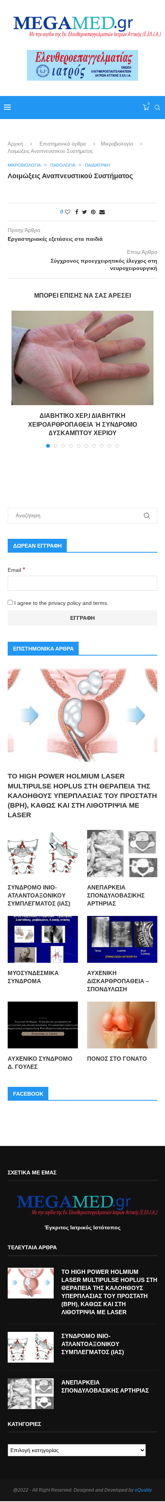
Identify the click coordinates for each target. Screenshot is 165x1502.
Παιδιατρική (97, 165)
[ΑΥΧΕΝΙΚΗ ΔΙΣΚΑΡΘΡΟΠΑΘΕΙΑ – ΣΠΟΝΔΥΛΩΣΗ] (122, 939)
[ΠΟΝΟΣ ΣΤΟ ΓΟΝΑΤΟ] (122, 1025)
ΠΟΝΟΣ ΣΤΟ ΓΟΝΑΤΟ (117, 1058)
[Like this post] (67, 212)
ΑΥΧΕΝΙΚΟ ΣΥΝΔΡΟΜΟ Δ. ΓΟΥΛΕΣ (40, 1062)
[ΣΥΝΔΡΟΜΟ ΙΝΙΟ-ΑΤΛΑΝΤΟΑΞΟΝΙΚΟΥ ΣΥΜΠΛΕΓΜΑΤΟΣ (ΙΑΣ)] (43, 853)
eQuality (143, 1490)
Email (16, 570)
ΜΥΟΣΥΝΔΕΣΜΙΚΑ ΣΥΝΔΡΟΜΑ (33, 977)
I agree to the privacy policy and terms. (61, 603)
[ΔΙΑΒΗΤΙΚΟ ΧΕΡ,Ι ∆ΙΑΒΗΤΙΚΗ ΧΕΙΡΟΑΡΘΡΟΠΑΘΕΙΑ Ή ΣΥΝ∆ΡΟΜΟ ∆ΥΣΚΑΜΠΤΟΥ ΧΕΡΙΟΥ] (82, 358)
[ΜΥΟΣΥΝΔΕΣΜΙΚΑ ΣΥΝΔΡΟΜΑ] (43, 939)
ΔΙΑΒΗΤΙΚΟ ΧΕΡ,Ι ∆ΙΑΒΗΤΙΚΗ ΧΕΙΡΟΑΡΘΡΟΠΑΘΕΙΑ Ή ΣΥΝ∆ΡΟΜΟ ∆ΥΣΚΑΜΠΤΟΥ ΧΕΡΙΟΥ (82, 424)
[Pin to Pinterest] (93, 212)
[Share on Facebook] (76, 212)
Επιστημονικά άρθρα (63, 144)
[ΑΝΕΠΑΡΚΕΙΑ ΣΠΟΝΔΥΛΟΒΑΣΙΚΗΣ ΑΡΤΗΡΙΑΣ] (122, 853)
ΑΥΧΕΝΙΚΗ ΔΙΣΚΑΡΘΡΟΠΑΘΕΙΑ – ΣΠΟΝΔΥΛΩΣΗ (118, 981)
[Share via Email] (102, 212)
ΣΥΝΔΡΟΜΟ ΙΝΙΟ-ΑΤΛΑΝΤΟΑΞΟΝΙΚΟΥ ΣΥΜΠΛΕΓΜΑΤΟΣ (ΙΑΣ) (39, 895)
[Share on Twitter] (84, 212)
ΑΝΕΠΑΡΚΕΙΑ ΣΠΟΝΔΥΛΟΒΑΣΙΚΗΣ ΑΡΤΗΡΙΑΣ (116, 895)
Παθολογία (62, 165)
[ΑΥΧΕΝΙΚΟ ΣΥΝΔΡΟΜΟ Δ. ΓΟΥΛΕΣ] (43, 1025)
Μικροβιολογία (117, 144)
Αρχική (15, 144)
